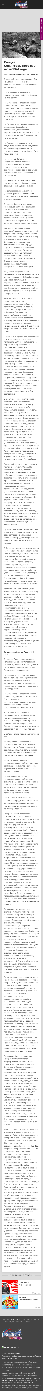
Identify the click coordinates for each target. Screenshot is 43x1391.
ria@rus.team (12, 1358)
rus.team (29, 1383)
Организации (8, 1322)
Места (19, 1322)
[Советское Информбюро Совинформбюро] (21, 1287)
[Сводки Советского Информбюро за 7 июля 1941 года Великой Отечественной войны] (21, 45)
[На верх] (3, 1318)
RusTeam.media (14, 1353)
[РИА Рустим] (12, 1334)
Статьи (27, 1322)
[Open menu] (3, 4)
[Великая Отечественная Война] (21, 1302)
